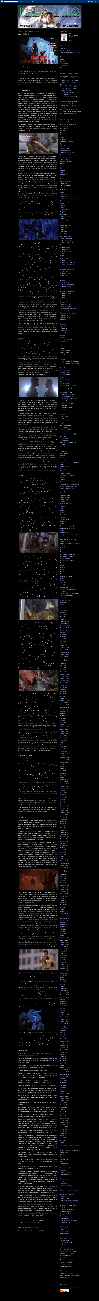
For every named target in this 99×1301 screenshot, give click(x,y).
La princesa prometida (66, 416)
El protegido (63, 275)
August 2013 (63, 804)
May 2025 (63, 1111)
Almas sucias (64, 1157)
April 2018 (63, 927)
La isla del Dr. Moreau (66, 401)
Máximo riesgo (64, 453)
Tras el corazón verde (66, 576)
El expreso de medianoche (67, 264)
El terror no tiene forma (66, 289)
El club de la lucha (65, 249)
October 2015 (64, 861)
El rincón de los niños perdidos (68, 1220)
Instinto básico (64, 366)
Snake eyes (63, 521)
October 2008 (64, 676)
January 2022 (64, 1023)
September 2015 (64, 859)
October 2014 (64, 834)
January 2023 (64, 1050)
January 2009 (64, 683)
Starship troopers (65, 537)
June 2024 (63, 1087)
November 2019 (64, 968)
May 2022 (63, 1032)
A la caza (62, 130)
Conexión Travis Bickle (66, 1188)
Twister (62, 59)
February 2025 (64, 1105)
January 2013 (64, 788)
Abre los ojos (63, 135)
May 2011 (63, 744)
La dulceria (63, 1244)
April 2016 (63, 874)
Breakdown (63, 179)
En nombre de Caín (65, 311)
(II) (69, 103)
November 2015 (64, 863)
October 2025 (64, 1120)
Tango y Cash (64, 547)
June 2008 (63, 667)
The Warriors (63, 563)
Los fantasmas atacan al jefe (68, 434)
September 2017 (64, 911)
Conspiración (63, 196)
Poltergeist (63, 482)
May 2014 (63, 823)
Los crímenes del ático (66, 1249)
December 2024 (64, 1100)
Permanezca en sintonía (67, 475)
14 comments (40, 1230)
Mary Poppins (64, 451)
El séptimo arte (64, 1225)
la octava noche (64, 1247)
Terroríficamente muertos (67, 556)
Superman (63, 541)
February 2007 (64, 632)
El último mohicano (65, 295)
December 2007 (64, 654)
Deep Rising (63, 212)
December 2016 (64, 891)
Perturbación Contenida (66, 1260)
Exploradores (63, 328)
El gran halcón (64, 267)
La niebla (62, 414)
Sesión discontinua (65, 1266)
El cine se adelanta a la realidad (69, 80)
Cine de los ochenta (65, 1172)
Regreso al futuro (65, 493)
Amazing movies (65, 1159)
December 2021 (64, 1021)
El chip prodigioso (65, 247)
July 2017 (63, 907)
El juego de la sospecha (67, 269)
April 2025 (63, 1109)
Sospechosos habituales (67, 528)
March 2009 (63, 687)
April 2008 (63, 663)
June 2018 (63, 931)
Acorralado (63, 139)
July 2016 (63, 880)
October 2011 (64, 755)
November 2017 (64, 916)
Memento (62, 455)
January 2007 (64, 630)
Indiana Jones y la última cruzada (69, 363)
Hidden (62, 348)
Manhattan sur (64, 447)
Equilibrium (63, 319)
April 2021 (63, 1004)
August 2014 (63, 830)
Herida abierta (64, 65)
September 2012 (64, 779)
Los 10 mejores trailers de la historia (70, 96)
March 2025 (63, 1107)
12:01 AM (31, 1230)
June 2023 (63, 1061)
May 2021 (63, 1006)
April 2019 (63, 953)
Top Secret (63, 569)
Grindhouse (63, 68)
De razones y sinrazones (67, 1194)
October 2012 (64, 782)
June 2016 (63, 878)
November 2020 (64, 993)
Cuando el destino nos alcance (68, 198)
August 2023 (63, 1065)
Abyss (62, 137)
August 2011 (63, 751)
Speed (62, 530)
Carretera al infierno (65, 185)
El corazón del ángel (66, 251)
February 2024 (64, 1078)
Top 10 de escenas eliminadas (68, 113)
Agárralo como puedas (66, 141)
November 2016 (64, 889)
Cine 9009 (63, 1170)
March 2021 (63, 1001)
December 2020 (64, 995)
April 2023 (63, 1056)
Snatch (62, 523)
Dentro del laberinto (65, 216)
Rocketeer (63, 510)
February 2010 (64, 711)
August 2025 (63, 1116)
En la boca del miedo (66, 304)
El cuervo (62, 253)
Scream (62, 512)
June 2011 (63, 746)
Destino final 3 (64, 229)
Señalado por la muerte (66, 515)
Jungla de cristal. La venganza (68, 385)
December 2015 (64, 865)
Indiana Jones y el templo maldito (69, 361)
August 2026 (63, 1142)
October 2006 (64, 623)
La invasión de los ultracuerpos (69, 398)
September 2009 (64, 700)
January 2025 (64, 1102)
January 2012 (64, 762)
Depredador (30, 93)
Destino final (63, 227)
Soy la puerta (64, 1269)
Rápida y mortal (64, 491)
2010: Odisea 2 (64, 126)
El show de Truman (65, 286)
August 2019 (63, 962)
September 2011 (64, 753)
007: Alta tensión (65, 122)
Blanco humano (64, 174)
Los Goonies (63, 436)
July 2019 (63, 960)
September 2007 (64, 648)
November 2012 (64, 784)
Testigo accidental (65, 50)
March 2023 (63, 1054)
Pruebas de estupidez (66, 1262)
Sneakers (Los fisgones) (67, 526)
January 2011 (64, 735)
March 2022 (63, 1028)
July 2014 (63, 828)
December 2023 (64, 1074)
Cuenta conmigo (64, 201)
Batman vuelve (64, 166)
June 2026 (63, 1138)
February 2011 (64, 738)
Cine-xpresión (64, 1183)
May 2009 (63, 691)
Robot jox (62, 508)
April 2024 (63, 1083)
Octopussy (63, 471)
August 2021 (63, 1012)
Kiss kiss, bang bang (66, 388)
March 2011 (63, 740)
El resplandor (63, 280)
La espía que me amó (66, 392)
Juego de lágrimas (65, 374)
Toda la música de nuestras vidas (69, 1275)
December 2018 (64, 944)
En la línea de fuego (65, 306)
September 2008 (64, 674)
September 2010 (64, 727)
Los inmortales (64, 63)
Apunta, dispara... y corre (67, 152)
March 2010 (63, 713)
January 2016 (64, 867)
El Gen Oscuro (64, 1216)
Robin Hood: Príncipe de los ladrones (70, 52)
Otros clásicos (64, 1258)
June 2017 (63, 905)
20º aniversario (64, 57)
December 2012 (64, 786)
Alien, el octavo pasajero (67, 146)
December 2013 (64, 812)
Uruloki (62, 1282)
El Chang (62, 1207)
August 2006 (63, 619)
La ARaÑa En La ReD (66, 1242)
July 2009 (63, 696)
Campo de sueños (65, 181)
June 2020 (63, 982)
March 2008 (63, 661)
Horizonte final (64, 355)
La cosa (62, 390)
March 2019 (63, 951)
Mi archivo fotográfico (66, 1255)
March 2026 (63, 1131)
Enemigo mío (64, 315)
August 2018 (63, 935)
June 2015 (63, 852)
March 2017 (63, 898)
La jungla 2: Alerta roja (37, 522)
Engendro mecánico (65, 317)
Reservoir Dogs (64, 499)
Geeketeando (64, 1231)
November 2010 (64, 731)
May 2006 (63, 612)
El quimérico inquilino (66, 278)
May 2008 (63, 665)
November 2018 (64, 942)
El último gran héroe (65, 293)
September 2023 (64, 1067)
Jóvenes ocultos (64, 372)
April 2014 (63, 821)
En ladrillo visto (64, 1218)
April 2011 (63, 742)
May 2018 (63, 929)
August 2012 (63, 777)
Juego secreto (64, 377)
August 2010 (63, 724)
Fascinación (63, 48)
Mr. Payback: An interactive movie (69, 462)
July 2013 (63, 801)
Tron (61, 578)
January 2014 (64, 815)
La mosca (63, 409)
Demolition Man (64, 214)
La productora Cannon (66, 90)
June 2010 (63, 720)
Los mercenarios (64, 440)
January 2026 (64, 1127)
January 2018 (64, 920)
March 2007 (63, 634)
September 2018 (64, 938)
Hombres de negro (65, 350)
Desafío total (63, 223)
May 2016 (63, 876)
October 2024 (64, 1096)
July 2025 (63, 1113)
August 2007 (63, 645)
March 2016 (63, 872)
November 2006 (64, 625)
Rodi (70, 33)
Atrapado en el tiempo (66, 161)
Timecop (62, 567)
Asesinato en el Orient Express (69, 155)
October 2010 (64, 729)
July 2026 (63, 1140)
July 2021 (63, 1010)
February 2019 (64, 949)
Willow (62, 604)
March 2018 (63, 924)
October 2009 (64, 702)
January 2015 (64, 841)
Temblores (63, 550)
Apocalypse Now (65, 150)
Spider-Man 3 (64, 532)
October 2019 (64, 966)
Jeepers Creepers (65, 370)
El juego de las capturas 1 (67, 82)
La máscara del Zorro (66, 407)
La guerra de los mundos (67, 394)
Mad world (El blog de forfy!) (68, 1253)
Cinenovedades (64, 1179)
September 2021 (64, 1015)
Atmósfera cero (64, 159)
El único (62, 297)
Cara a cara (63, 183)
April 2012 (63, 768)
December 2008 (64, 680)
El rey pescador (64, 282)
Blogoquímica (64, 1163)
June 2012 (63, 773)
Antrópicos (63, 1161)
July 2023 (63, 1063)
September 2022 (64, 1041)
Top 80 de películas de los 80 (68, 109)
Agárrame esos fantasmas (67, 144)
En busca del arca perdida (67, 300)
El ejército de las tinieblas (67, 260)
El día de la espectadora (67, 1209)
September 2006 (64, 621)
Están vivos (63, 326)
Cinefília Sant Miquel (66, 1174)
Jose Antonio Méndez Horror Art (69, 1238)
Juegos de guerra (65, 379)
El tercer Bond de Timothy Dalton (69, 86)
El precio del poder (65, 273)
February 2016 (64, 870)
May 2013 (63, 797)
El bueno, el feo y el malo (67, 242)
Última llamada (64, 583)
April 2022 (63, 1030)
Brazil (61, 177)
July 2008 (63, 669)
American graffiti (64, 148)
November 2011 (64, 757)
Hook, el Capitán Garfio (66, 352)
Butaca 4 (62, 1166)
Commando (63, 194)
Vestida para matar (65, 600)
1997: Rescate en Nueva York (68, 124)
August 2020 (63, 986)
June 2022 (63, 1034)
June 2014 (63, 826)
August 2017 (63, 909)
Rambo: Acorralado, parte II (68, 488)
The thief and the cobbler (67, 560)
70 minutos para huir (66, 128)
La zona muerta (64, 420)
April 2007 (63, 637)
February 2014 (64, 817)
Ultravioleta (63, 585)
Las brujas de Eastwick (66, 425)
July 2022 (63, 1037)
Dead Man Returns (65, 1196)
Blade (61, 172)
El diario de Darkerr (65, 1211)
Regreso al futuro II (65, 495)
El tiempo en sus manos (67, 291)
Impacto (62, 359)
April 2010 (63, 716)
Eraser (62, 322)
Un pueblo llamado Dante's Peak (69, 593)
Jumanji (62, 381)
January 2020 (64, 973)
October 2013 (64, 808)
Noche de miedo (64, 466)
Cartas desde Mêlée (65, 1168)
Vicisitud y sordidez (65, 1284)
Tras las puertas (64, 1277)
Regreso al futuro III (65, 497)
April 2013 (63, 795)
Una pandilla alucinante (66, 595)
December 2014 (64, 839)
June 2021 (63, 1008)
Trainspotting (63, 574)
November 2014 (64, 836)
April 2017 (63, 900)
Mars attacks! (64, 449)
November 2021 (64, 1019)
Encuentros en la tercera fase (68, 313)
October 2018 (64, 940)
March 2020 (63, 975)
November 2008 (64, 678)
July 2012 (63, 775)
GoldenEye (63, 337)
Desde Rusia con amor (66, 225)
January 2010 (64, 709)
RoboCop (62, 506)
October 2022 (64, 1043)
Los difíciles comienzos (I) (67, 99)
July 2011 (62, 749)
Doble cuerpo (63, 231)
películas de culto (33, 1227)
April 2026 (63, 1133)
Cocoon (62, 192)
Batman (62, 163)
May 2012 (63, 771)
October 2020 (64, 990)
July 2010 (63, 722)
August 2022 (63, 1039)
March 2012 (63, 766)
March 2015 (63, 845)
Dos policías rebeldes (66, 236)
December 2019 (64, 971)
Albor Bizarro (63, 1155)
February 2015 (64, 843)
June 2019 (63, 957)
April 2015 (63, 847)
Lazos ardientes (64, 427)
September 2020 (64, 988)
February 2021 (64, 999)
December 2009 (64, 707)
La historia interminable (66, 396)
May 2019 (63, 955)
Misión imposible (65, 457)
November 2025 (64, 1122)
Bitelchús (62, 170)
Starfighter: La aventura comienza (69, 534)
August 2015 (63, 856)
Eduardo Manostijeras (66, 238)
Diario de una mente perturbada (69, 1200)
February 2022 (64, 1026)
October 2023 (64, 1069)
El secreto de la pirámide (67, 284)
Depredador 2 (64, 221)
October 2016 (64, 887)
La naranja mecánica (66, 412)
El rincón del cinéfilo (65, 1222)
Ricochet (62, 501)
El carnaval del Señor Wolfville (68, 1205)
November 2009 (64, 705)
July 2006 (63, 617)
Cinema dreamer (64, 1177)
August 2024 (63, 1091)
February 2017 (64, 896)
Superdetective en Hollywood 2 (68, 539)
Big (61, 168)
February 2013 (64, 790)
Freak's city (63, 1229)
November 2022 (64, 1045)
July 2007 (63, 643)
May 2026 (63, 1135)
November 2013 (64, 810)
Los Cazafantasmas (65, 432)
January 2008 (64, 656)
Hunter (62, 357)
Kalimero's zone (64, 1240)
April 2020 (63, 977)
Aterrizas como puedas (66, 157)
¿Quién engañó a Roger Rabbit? (69, 486)
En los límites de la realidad (68, 308)
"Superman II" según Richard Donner (70, 111)
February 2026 (64, 1129)
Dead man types (64, 1198)
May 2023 (63, 1058)
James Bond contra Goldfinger (68, 368)
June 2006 (63, 615)
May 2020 (63, 979)
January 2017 (64, 894)
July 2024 (63, 1089)
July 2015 (63, 854)
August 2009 (63, 698)
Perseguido (63, 477)
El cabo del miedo (65, 245)
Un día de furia (64, 587)
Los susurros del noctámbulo (68, 1251)
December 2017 (64, 918)
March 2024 (63, 1081)
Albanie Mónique (64, 1152)
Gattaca (62, 335)
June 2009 (63, 694)
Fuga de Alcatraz (65, 333)
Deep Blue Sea (64, 210)
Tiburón (62, 565)
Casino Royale (64, 190)
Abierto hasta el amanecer (67, 133)
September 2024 (64, 1094)
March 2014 (63, 819)
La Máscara (63, 405)
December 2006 (64, 628)
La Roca (62, 418)
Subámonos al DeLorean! (67, 1273)
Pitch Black (63, 480)
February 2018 (64, 922)
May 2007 (63, 639)
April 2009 (63, 689)
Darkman (62, 207)
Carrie (61, 187)
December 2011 (64, 760)
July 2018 (63, 933)
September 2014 (64, 832)
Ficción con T (64, 1227)
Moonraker (63, 460)
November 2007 (64, 652)
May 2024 (63, 1085)
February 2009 (64, 685)
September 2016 (64, 885)
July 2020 (63, 984)
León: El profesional (65, 429)
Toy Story (63, 61)
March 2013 (63, 793)
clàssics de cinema (65, 1185)
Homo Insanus (64, 1236)
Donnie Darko (64, 234)
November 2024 (64, 1098)
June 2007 (63, 641)
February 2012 (64, 764)
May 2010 (63, 718)
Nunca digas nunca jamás (67, 469)
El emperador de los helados (68, 1214)
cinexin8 (62, 1181)
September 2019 (64, 964)
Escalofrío (63, 324)
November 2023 (64, 1072)
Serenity (62, 517)
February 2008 (64, 659)
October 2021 (64, 1017)
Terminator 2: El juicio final (67, 554)
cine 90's (24, 1227)
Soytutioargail (64, 1271)
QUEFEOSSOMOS (65, 1264)
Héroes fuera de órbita (66, 346)
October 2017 (64, 913)
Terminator (63, 552)
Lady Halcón (63, 423)
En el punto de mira (65, 302)
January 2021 (64, 997)
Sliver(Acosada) (64, 519)
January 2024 (64, 1076)
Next (61, 464)
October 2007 (64, 650)
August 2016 (63, 883)
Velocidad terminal (65, 598)
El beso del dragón (65, 55)
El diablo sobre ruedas (66, 256)
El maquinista (64, 271)
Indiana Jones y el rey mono (68, 88)
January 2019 (64, 946)
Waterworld (63, 602)
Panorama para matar (66, 473)
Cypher (62, 203)
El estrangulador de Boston (67, 262)
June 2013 (63, 799)
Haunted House (64, 1233)
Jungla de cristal (35, 164)
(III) (72, 103)
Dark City (62, 205)
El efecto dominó (65, 258)
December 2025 (64, 1124)
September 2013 (64, 806)
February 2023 (64, 1052)
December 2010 (64, 733)
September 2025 (64, 1118)
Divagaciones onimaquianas (68, 1203)
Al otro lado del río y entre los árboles (70, 1150)
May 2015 (63, 850)
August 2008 (63, 672)
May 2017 (63, 902)
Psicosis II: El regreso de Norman (69, 484)
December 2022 (64, 1047)
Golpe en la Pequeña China (67, 339)
